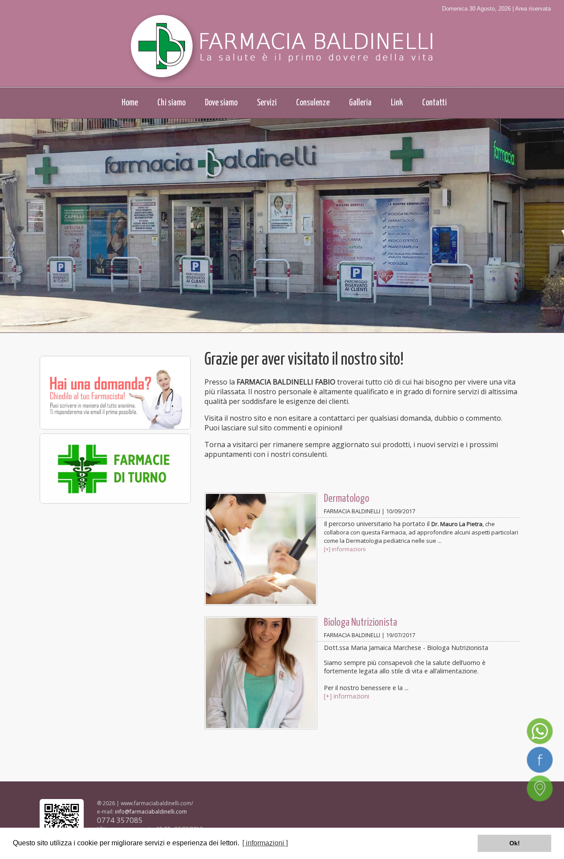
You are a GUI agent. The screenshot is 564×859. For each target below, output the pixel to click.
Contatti (434, 103)
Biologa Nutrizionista (360, 622)
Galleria (360, 103)
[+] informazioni (345, 549)
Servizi (267, 103)
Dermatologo (346, 498)
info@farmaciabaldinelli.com (151, 811)
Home (130, 103)
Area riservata (533, 8)
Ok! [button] (514, 843)
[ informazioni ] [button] (265, 843)
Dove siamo (221, 103)
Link (397, 103)
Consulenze (313, 103)
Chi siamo (171, 103)
